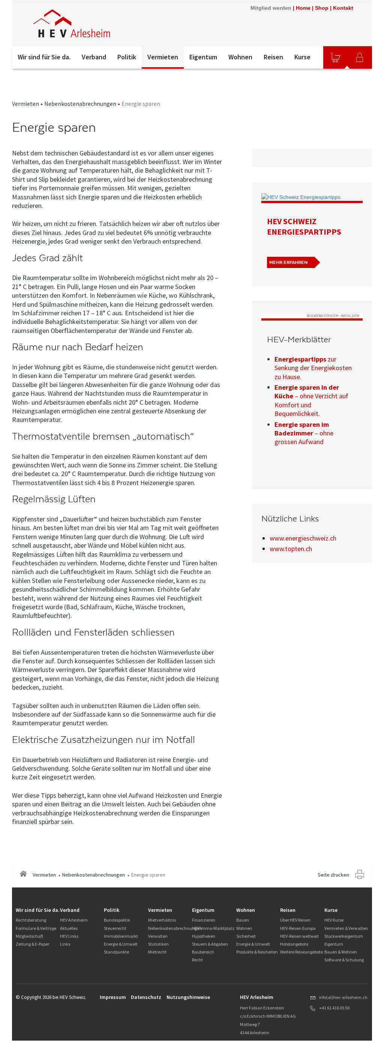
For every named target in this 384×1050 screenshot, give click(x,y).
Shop (321, 8)
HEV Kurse (334, 920)
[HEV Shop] (335, 57)
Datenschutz (146, 997)
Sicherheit (246, 936)
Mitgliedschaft (29, 936)
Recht (197, 960)
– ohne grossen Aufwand (303, 433)
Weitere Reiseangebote (301, 952)
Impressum (113, 997)
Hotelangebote (294, 944)
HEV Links (69, 936)
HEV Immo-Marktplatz (213, 928)
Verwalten (158, 936)
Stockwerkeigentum (343, 936)
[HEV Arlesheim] (113, 23)
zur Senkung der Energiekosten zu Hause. (313, 368)
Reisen (273, 57)
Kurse (302, 57)
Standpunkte (116, 952)
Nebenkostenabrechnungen (80, 103)
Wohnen (240, 57)
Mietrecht (157, 952)
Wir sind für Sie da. (44, 57)
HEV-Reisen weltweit (299, 936)
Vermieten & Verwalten (346, 928)
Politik (126, 57)
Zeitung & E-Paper (32, 944)
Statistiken (158, 944)
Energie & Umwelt (121, 944)
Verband (94, 57)
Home (303, 8)
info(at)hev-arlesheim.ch (343, 997)
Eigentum (203, 57)
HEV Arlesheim (74, 920)
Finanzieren (203, 920)
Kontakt (343, 8)
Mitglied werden (270, 8)
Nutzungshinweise (188, 997)
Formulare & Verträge (36, 928)
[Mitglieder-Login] (359, 57)
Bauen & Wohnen (340, 952)
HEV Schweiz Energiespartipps (304, 226)
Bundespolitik (117, 920)
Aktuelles (69, 928)
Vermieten (162, 57)
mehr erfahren (288, 262)
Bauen (242, 920)
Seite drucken (333, 874)
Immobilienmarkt (121, 936)
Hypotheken (203, 936)
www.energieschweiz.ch (303, 538)
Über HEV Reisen (295, 920)
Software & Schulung (344, 960)
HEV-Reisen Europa (298, 928)
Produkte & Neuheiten (257, 952)
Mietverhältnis (162, 920)
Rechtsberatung (31, 920)
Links (65, 944)
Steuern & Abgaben (210, 944)
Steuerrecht (115, 928)
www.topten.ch (291, 548)
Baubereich (203, 952)
